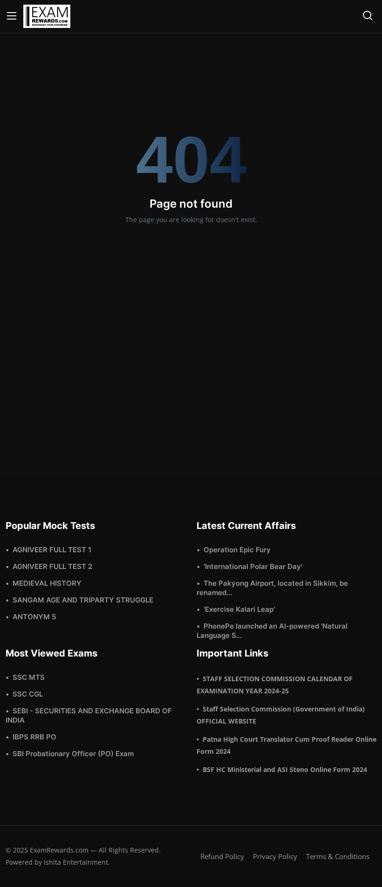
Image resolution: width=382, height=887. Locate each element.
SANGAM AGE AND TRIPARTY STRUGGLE (83, 600)
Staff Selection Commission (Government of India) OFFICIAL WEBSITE (281, 714)
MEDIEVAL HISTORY (47, 583)
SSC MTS (29, 677)
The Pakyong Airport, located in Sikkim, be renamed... (272, 588)
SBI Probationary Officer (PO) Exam (73, 753)
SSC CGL (28, 694)
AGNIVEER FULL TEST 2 (52, 566)
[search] (367, 15)
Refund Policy (222, 856)
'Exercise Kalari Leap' (239, 609)
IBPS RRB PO (34, 736)
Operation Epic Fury (237, 549)
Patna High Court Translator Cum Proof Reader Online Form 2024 (286, 745)
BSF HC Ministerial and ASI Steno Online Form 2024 (285, 769)
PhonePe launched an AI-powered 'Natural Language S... (272, 631)
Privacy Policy (275, 856)
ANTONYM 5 (34, 616)
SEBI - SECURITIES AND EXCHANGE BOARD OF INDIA (89, 715)
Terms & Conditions (337, 856)
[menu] (11, 16)
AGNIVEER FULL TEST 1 (52, 549)
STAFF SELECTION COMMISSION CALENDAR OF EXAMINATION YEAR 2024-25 (275, 684)
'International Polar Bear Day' (253, 566)
